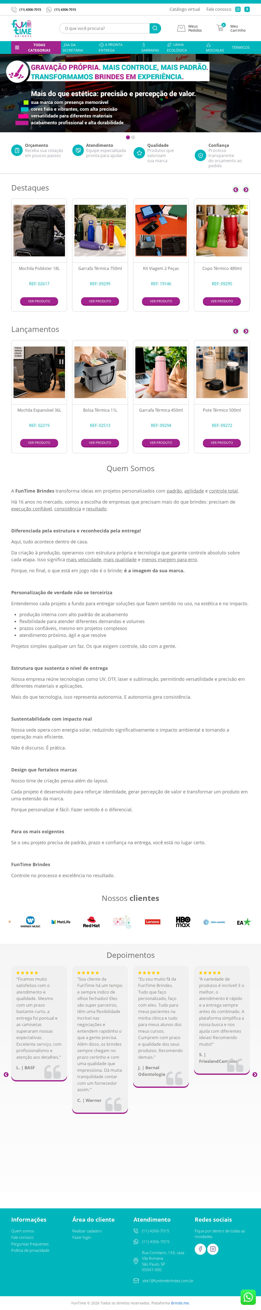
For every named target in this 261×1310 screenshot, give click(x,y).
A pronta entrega (111, 47)
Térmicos (241, 47)
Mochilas (215, 50)
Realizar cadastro (87, 1230)
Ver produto (39, 301)
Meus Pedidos (195, 28)
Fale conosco (218, 9)
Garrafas (150, 50)
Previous (236, 189)
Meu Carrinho (237, 28)
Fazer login (81, 1237)
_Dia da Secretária (72, 47)
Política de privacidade (30, 1250)
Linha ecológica (177, 47)
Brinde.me (180, 1303)
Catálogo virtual (185, 9)
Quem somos (22, 1230)
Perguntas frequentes (30, 1243)
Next (246, 189)
